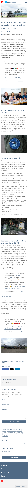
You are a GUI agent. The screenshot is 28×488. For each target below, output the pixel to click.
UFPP (21, 34)
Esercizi (4, 34)
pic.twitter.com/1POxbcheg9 (13, 288)
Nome (3, 399)
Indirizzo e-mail (5, 404)
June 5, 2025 (20, 331)
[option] (14, 96)
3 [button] (15, 106)
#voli (11, 277)
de (1, 36)
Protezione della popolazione (13, 34)
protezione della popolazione (17, 361)
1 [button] (11, 106)
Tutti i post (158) (7, 382)
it (4, 36)
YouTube (6, 472)
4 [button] (17, 106)
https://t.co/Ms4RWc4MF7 (12, 76)
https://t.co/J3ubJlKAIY (18, 327)
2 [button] (13, 106)
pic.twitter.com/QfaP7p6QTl (12, 328)
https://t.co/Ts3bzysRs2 (18, 286)
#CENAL (18, 275)
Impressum (24, 486)
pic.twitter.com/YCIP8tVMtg (12, 78)
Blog (4, 476)
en (6, 36)
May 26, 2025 (20, 291)
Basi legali (18, 486)
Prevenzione (11, 432)
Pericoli (19, 432)
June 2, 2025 (20, 81)
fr (3, 36)
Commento (4, 409)
